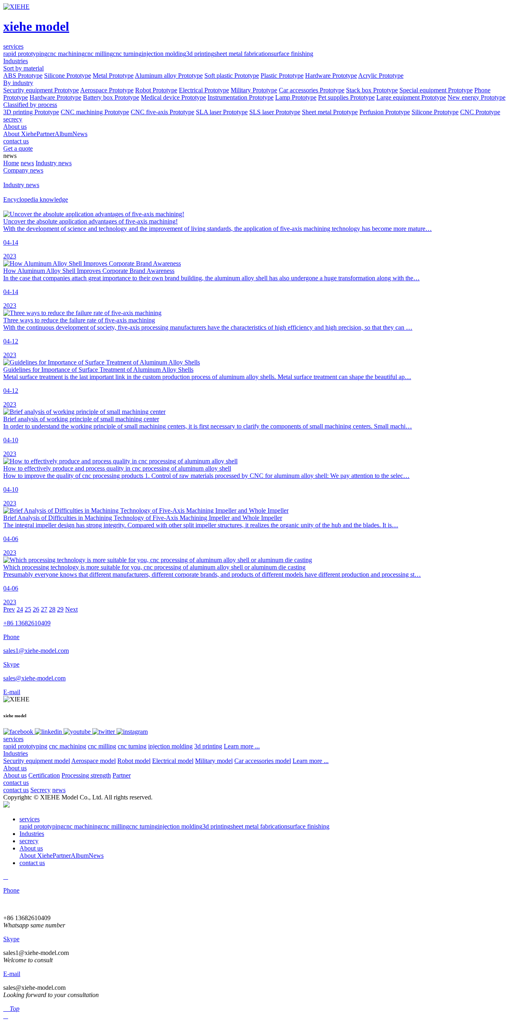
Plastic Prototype (282, 75)
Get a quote (18, 148)
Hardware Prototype (331, 75)
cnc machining (66, 53)
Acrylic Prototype (380, 75)
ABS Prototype (22, 75)
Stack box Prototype (372, 90)
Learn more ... (242, 746)
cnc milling (99, 53)
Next (71, 609)
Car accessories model (262, 760)
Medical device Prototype (173, 97)
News (79, 133)
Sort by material (23, 68)
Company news (23, 170)
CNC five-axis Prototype (162, 112)
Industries (15, 753)
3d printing (200, 53)
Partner (45, 133)
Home (11, 163)
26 (36, 609)
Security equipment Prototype (41, 90)
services (13, 738)
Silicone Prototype (67, 75)
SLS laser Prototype (274, 112)
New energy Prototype (476, 97)
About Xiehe (19, 133)
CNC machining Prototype (95, 112)
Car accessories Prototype (311, 90)
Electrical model (172, 760)
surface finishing (292, 53)
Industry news (54, 163)
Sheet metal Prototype (330, 112)
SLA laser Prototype (222, 112)
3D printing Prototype (31, 112)
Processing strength (86, 775)
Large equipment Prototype (411, 97)
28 (52, 609)
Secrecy (40, 789)
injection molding (164, 53)
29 (60, 609)
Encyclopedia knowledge (35, 199)
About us (15, 768)
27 (44, 609)
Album (63, 133)
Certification (44, 775)
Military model (214, 760)
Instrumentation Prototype (241, 97)
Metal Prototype (113, 75)
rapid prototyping (25, 53)
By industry (18, 82)
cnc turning (127, 53)
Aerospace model (93, 760)
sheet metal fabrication (242, 53)
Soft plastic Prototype (231, 75)
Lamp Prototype (295, 97)
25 (28, 609)
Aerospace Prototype (107, 90)
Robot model (134, 760)
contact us (16, 782)
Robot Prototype (156, 90)
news (27, 163)
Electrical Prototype (204, 90)
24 (20, 609)
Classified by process (30, 104)
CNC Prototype (480, 112)
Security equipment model (36, 760)
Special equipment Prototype (436, 90)
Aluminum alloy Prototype (169, 75)
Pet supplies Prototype (346, 97)
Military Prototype (254, 90)
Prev (9, 609)
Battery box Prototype (111, 97)
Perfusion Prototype (384, 112)
